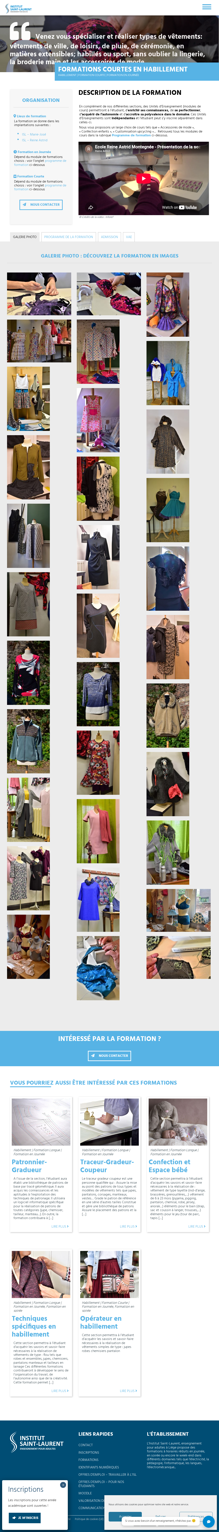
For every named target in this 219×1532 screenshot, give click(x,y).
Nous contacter (45, 205)
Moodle (85, 1493)
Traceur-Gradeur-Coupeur (107, 1166)
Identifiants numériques (98, 1467)
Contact (85, 1445)
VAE (129, 237)
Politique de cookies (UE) (89, 1519)
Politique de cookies (145, 1525)
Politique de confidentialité (173, 1525)
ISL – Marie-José (34, 134)
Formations (88, 1460)
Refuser (160, 1516)
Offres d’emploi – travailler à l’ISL (107, 1475)
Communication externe (99, 1508)
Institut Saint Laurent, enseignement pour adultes (19, 8)
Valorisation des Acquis (98, 1501)
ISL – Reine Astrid (34, 140)
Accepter (125, 1516)
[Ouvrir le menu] (206, 6)
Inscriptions (88, 1453)
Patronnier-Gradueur (29, 1166)
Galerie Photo (25, 237)
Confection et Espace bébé (169, 1166)
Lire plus (59, 1227)
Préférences (196, 1516)
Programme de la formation (68, 237)
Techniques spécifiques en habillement (34, 1326)
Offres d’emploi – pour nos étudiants (101, 1484)
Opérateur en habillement (101, 1322)
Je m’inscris (27, 1518)
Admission (109, 237)
